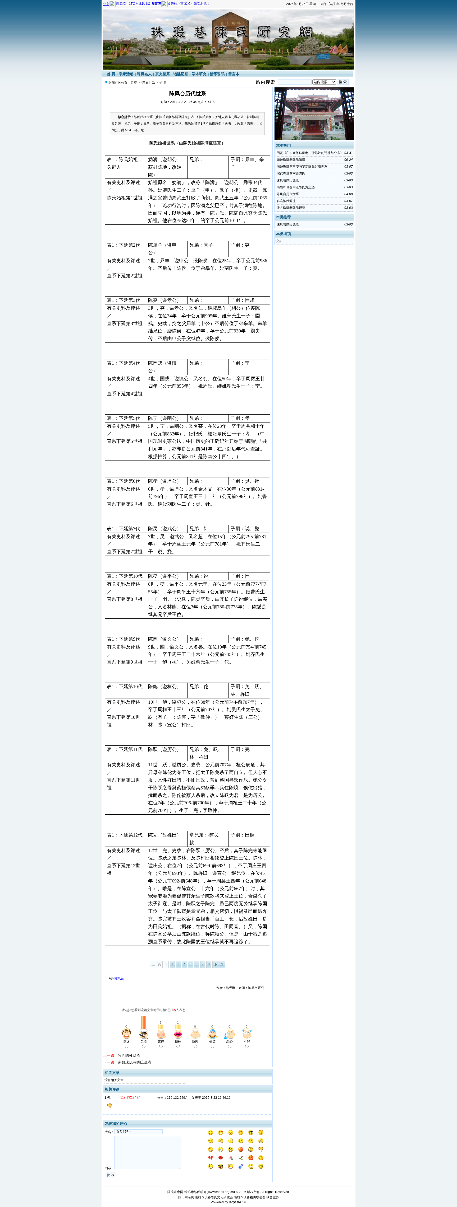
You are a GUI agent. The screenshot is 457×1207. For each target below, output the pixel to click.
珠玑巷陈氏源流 (288, 180)
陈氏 (153, 143)
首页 (134, 82)
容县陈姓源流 (129, 1055)
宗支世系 (162, 74)
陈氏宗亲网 (186, 1197)
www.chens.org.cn (221, 1192)
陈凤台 (119, 978)
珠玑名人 (144, 74)
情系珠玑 (217, 74)
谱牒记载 (180, 74)
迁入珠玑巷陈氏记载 (291, 208)
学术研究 (199, 74)
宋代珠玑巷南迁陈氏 (291, 173)
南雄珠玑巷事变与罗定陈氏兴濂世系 (302, 166)
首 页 (111, 74)
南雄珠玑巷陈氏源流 (134, 1062)
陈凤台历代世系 (288, 194)
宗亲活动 (126, 74)
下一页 (218, 964)
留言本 (233, 74)
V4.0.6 (241, 1202)
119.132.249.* (177, 1098)
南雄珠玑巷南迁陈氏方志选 (296, 187)
